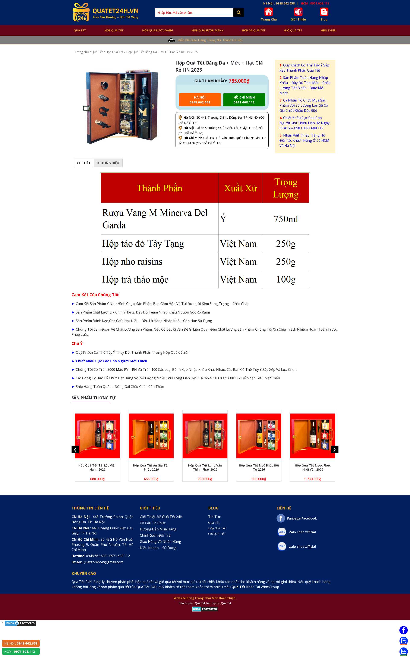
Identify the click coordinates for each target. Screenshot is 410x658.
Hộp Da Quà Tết (254, 30)
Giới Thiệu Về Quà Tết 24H (161, 516)
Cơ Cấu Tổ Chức (152, 523)
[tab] (84, 163)
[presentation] (75, 449)
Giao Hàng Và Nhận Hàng (160, 541)
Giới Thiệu (298, 19)
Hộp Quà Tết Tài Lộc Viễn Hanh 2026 (97, 467)
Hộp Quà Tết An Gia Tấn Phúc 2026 (151, 467)
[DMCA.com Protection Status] (205, 609)
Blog (324, 19)
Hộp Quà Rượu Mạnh (208, 30)
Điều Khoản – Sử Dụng (158, 547)
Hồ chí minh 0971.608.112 (244, 99)
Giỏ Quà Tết (293, 30)
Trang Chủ (269, 19)
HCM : (19, 651)
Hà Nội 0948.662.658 (199, 99)
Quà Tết (80, 30)
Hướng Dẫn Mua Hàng (158, 529)
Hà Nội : (21, 643)
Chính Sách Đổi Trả (155, 535)
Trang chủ (82, 52)
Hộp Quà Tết (114, 30)
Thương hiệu (107, 163)
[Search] (238, 12)
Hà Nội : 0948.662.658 (279, 3)
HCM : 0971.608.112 (315, 3)
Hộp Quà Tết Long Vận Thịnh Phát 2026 (205, 467)
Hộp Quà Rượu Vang (157, 30)
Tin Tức (214, 516)
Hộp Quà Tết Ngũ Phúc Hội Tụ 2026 (259, 467)
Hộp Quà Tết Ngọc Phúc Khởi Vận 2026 (313, 467)
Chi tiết (84, 163)
